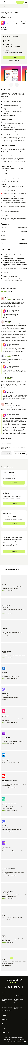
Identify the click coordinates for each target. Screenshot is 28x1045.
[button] (13, 993)
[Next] (17, 85)
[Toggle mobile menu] (25, 2)
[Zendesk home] (4, 2)
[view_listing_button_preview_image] (11, 73)
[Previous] (11, 85)
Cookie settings (7, 1039)
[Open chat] (25, 1042)
